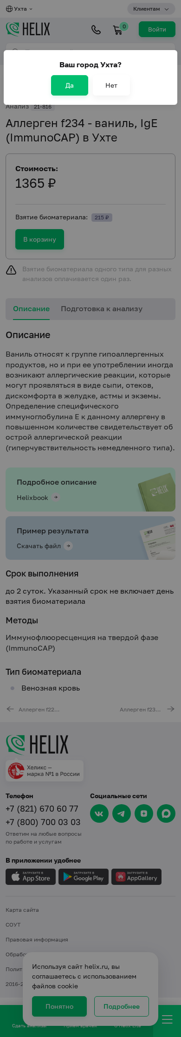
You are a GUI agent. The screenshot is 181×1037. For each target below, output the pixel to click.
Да (69, 85)
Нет (111, 85)
